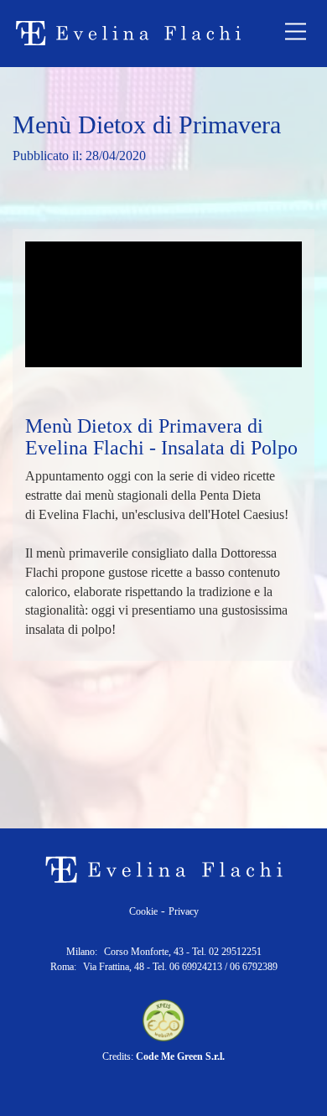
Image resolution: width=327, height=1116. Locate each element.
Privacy (184, 911)
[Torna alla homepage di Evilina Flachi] (127, 33)
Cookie (143, 911)
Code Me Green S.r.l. (180, 1056)
